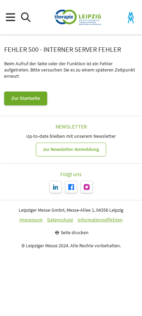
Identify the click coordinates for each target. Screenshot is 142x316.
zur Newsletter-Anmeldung (71, 149)
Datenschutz (60, 220)
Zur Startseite (25, 98)
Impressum (31, 220)
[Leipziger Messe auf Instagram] (87, 187)
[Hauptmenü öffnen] (10, 17)
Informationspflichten (100, 220)
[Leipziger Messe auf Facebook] (71, 187)
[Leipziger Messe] (131, 17)
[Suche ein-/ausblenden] (26, 17)
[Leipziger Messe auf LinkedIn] (56, 187)
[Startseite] (77, 17)
